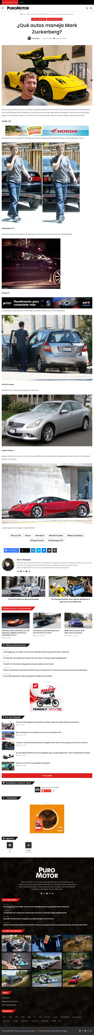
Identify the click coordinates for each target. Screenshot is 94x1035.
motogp (15, 1021)
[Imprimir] (54, 550)
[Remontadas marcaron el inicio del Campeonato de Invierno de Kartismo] (47, 978)
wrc (60, 1021)
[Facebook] (20, 571)
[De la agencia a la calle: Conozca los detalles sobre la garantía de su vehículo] (16, 943)
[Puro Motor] (18, 8)
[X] (23, 571)
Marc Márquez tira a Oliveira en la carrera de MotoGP (38, 732)
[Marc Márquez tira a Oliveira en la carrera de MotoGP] (8, 735)
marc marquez (77, 1017)
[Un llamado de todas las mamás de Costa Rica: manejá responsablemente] (47, 943)
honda (55, 1017)
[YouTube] (26, 571)
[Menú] (3, 8)
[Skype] (38, 550)
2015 (4, 1017)
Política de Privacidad (9, 1005)
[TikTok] (52, 893)
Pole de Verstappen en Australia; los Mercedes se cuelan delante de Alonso (47, 722)
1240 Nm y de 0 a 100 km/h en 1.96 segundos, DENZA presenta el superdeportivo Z (15, 632)
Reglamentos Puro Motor (10, 1001)
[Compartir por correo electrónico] (49, 550)
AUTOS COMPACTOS (41, 14)
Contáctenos (6, 998)
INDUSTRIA (30, 14)
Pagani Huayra (38, 540)
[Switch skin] (87, 8)
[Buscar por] (91, 8)
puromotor (35, 1021)
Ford (40, 1017)
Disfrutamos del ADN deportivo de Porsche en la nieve (46, 631)
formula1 (47, 1017)
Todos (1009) (47, 776)
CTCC (23, 1017)
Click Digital (63, 1031)
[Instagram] (29, 571)
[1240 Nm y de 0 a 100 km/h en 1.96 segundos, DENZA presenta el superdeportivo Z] (16, 620)
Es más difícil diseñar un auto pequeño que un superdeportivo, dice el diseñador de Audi (53, 753)
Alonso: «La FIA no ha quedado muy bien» (33, 763)
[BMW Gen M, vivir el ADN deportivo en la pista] (78, 620)
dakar (29, 1017)
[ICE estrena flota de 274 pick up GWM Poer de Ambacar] (47, 960)
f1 (34, 1017)
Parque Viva (24, 1021)
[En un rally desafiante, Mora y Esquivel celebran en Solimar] (77, 960)
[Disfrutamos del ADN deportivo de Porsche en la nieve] (47, 620)
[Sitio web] (18, 571)
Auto (29, 535)
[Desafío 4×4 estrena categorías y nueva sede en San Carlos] (77, 943)
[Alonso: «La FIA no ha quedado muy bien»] (8, 766)
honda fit (40, 535)
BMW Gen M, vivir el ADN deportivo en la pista (74, 631)
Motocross (6, 1021)
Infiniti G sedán (56, 535)
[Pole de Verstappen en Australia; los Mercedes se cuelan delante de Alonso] (8, 725)
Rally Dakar (45, 1021)
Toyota (54, 1021)
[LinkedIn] (33, 550)
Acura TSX (16, 535)
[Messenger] (44, 550)
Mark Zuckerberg (76, 535)
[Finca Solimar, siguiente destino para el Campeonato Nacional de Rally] (77, 978)
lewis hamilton (64, 1017)
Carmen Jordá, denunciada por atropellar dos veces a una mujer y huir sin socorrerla (51, 742)
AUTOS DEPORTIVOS (54, 19)
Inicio (24, 14)
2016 (10, 1017)
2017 (16, 1017)
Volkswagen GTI (56, 540)
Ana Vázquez (36, 38)
